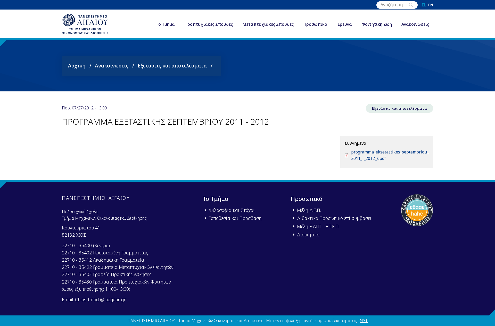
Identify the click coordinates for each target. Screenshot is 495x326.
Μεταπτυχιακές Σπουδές (268, 24)
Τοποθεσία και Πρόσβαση (235, 218)
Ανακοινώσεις (415, 24)
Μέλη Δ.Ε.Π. (309, 210)
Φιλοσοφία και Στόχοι (232, 210)
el (424, 5)
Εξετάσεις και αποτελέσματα (172, 65)
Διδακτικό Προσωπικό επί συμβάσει (334, 218)
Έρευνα (344, 24)
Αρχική (77, 65)
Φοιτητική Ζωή (376, 24)
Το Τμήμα (165, 24)
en (430, 5)
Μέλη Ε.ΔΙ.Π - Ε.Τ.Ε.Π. (318, 226)
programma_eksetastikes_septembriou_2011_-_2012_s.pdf (390, 155)
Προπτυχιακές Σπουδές (208, 24)
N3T (364, 320)
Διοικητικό (308, 234)
